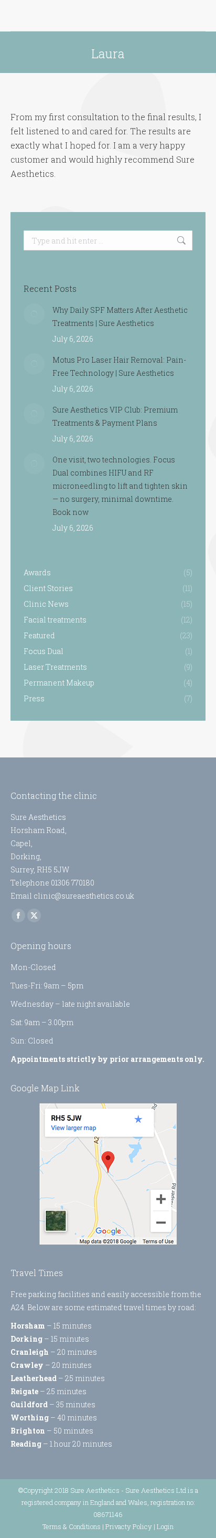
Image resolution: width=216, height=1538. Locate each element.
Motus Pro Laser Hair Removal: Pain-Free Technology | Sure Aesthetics (119, 366)
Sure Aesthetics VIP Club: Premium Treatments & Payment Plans (115, 416)
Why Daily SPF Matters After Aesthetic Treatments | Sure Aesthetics (120, 316)
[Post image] (34, 313)
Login (165, 1526)
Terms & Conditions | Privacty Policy (97, 1526)
